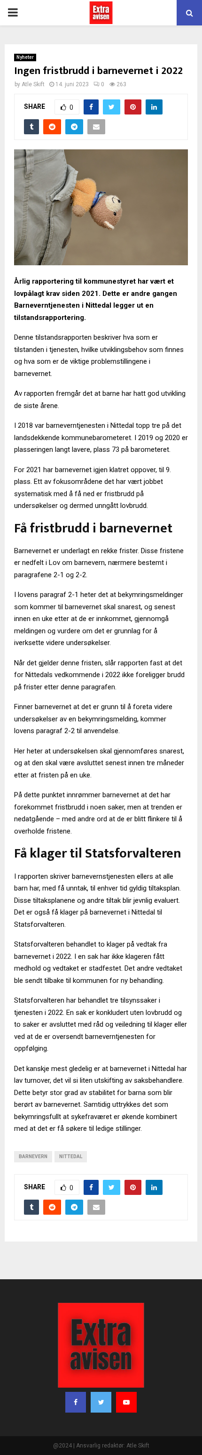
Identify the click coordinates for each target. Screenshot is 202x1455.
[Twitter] (101, 1402)
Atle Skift (33, 84)
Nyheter (25, 57)
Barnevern (33, 1156)
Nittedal (70, 1156)
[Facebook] (75, 1402)
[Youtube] (126, 1402)
